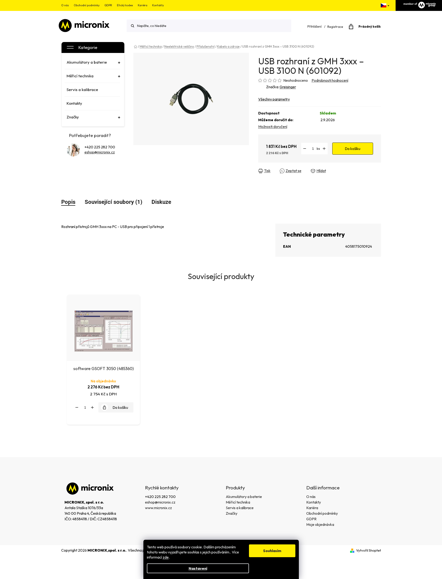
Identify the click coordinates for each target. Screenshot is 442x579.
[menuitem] (92, 62)
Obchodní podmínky (87, 5)
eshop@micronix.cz (99, 152)
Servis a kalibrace (240, 507)
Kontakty (158, 5)
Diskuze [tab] (161, 202)
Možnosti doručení (272, 126)
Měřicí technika (238, 502)
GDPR (108, 5)
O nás (65, 5)
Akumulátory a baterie (244, 496)
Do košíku (352, 148)
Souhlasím (272, 550)
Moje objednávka (320, 524)
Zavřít (339, 171)
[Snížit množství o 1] (304, 148)
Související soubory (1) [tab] (113, 202)
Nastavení (198, 568)
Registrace (335, 27)
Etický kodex (125, 5)
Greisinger (288, 87)
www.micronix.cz (158, 507)
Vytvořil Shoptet (368, 550)
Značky (231, 513)
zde (166, 557)
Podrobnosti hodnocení (330, 80)
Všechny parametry (274, 99)
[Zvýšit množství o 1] (324, 148)
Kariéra (142, 5)
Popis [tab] (68, 202)
